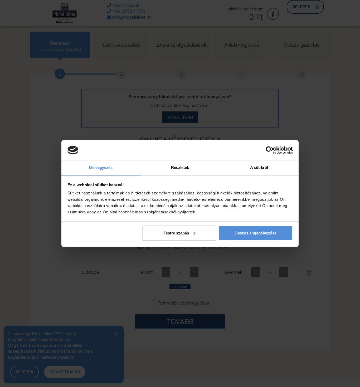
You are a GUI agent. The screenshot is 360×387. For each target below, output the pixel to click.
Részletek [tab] (180, 167)
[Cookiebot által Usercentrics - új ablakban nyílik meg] (270, 150)
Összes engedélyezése (255, 233)
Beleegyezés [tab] (101, 167)
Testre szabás (176, 233)
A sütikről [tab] (259, 167)
